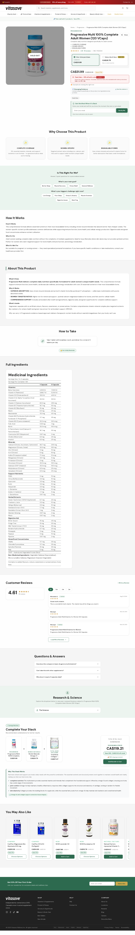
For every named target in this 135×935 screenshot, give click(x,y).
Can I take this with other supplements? (50, 670)
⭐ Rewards (6, 2)
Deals (109, 14)
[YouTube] (17, 912)
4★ (63, 589)
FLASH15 (99, 77)
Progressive (80, 27)
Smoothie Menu (106, 919)
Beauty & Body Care (96, 14)
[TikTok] (14, 912)
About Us (104, 901)
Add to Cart (65, 857)
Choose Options (17, 856)
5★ (57, 589)
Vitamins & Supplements (42, 14)
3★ (69, 589)
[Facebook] (10, 912)
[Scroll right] (129, 839)
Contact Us (126, 2)
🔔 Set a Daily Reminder (67, 350)
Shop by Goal (11, 14)
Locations (104, 905)
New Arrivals (41, 919)
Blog (102, 912)
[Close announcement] (132, 2)
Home (73, 27)
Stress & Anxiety (71, 195)
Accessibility (125, 927)
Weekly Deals (118, 14)
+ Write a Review (123, 583)
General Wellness (87, 186)
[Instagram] (7, 912)
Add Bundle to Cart (115, 762)
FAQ (70, 901)
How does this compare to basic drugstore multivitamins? (56, 664)
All (50, 589)
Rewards (104, 909)
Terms (117, 927)
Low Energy (47, 195)
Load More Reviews (57, 640)
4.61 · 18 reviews (86, 51)
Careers (103, 916)
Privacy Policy (108, 927)
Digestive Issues (62, 200)
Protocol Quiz (27, 14)
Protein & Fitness (60, 14)
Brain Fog (75, 200)
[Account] (123, 8)
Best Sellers (41, 916)
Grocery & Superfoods (78, 14)
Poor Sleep (58, 195)
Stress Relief (74, 186)
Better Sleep (46, 186)
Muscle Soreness (86, 195)
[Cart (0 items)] (127, 8)
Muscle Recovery (60, 186)
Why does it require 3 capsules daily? (49, 677)
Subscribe (121, 884)
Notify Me (121, 110)
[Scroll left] (6, 839)
